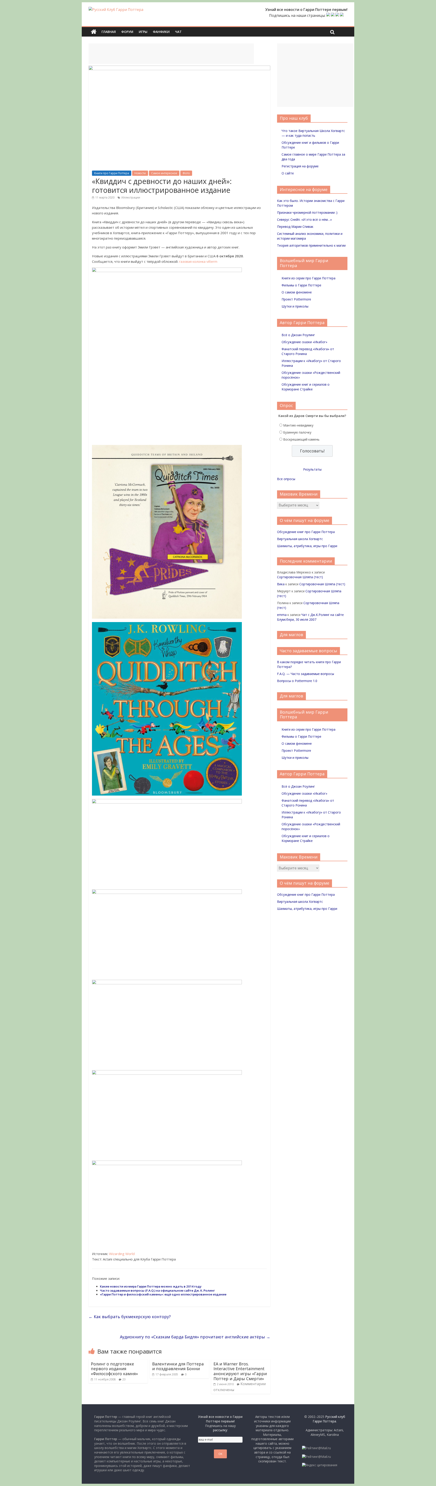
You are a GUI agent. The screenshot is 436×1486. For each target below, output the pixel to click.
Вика (281, 584)
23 (124, 1379)
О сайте (288, 173)
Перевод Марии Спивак (295, 226)
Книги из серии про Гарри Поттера (308, 278)
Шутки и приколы (295, 306)
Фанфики (161, 32)
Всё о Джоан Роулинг (298, 335)
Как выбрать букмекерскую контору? (130, 1316)
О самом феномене (297, 292)
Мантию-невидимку (298, 425)
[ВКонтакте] (328, 15)
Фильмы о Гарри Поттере (301, 285)
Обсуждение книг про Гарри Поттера (306, 532)
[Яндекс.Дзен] (342, 15)
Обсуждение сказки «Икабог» (304, 342)
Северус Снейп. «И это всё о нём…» (304, 219)
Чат (178, 32)
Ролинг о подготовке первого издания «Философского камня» (114, 1368)
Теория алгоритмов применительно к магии (311, 245)
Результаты (312, 469)
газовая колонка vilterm (198, 261)
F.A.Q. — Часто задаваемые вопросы (305, 674)
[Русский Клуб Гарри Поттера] (116, 9)
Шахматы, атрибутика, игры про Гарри (307, 546)
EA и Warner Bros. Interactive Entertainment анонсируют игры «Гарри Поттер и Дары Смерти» (240, 1371)
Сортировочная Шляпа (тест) (300, 577)
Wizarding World (122, 1253)
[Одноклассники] (332, 15)
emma (282, 615)
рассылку (220, 1430)
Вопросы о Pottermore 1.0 (297, 681)
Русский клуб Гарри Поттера (329, 1418)
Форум (127, 32)
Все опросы (286, 479)
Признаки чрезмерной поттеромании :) (307, 212)
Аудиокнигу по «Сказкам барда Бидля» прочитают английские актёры (195, 1337)
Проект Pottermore (296, 299)
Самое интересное (164, 173)
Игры (143, 32)
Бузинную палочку (297, 432)
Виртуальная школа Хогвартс (300, 539)
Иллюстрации (130, 197)
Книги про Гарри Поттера (111, 173)
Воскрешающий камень (301, 439)
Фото (186, 173)
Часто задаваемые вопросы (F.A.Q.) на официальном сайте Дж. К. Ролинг (157, 1290)
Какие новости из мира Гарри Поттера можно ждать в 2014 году (150, 1286)
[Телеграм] (337, 15)
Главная (109, 32)
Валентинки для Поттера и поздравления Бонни (178, 1366)
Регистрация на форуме (300, 166)
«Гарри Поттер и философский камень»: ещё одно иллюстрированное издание (163, 1294)
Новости (140, 173)
